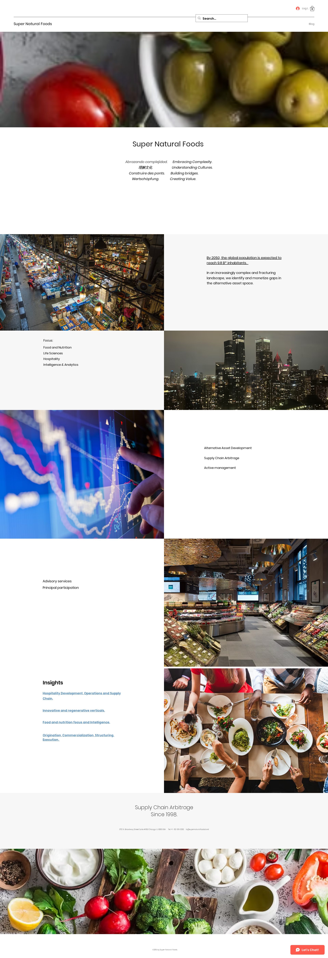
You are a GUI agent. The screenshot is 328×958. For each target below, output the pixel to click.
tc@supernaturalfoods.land (197, 829)
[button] (312, 8)
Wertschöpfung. (146, 178)
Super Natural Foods (33, 23)
